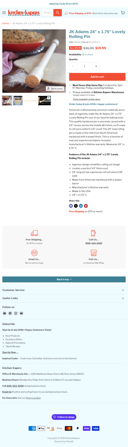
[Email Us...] (34, 257)
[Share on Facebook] (71, 206)
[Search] (57, 12)
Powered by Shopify (64, 441)
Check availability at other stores (86, 99)
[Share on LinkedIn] (81, 206)
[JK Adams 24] (7, 101)
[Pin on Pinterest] (86, 206)
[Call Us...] (94, 237)
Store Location (33, 398)
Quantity (73, 59)
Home (5, 23)
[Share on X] (76, 206)
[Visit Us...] (94, 257)
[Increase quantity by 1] (96, 66)
